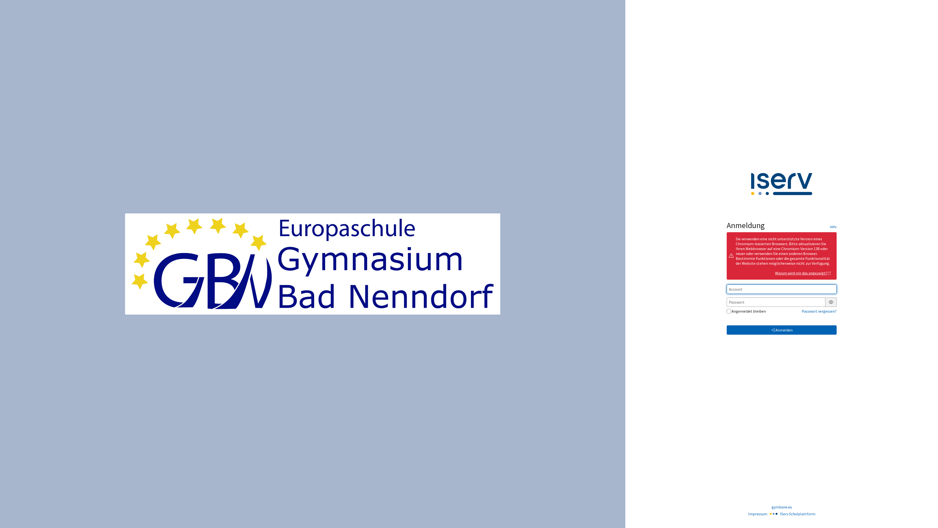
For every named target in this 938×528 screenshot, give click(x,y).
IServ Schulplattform (797, 513)
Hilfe (833, 227)
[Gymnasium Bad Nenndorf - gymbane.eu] (312, 264)
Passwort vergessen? (819, 311)
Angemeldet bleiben (749, 311)
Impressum (757, 513)
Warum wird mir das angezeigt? (801, 273)
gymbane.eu (782, 507)
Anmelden (784, 330)
